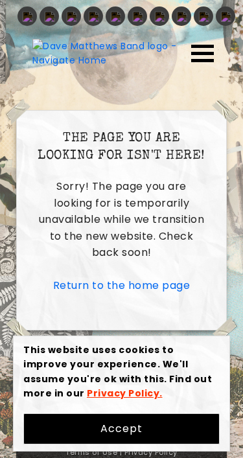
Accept (121, 428)
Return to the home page (122, 285)
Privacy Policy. (125, 393)
